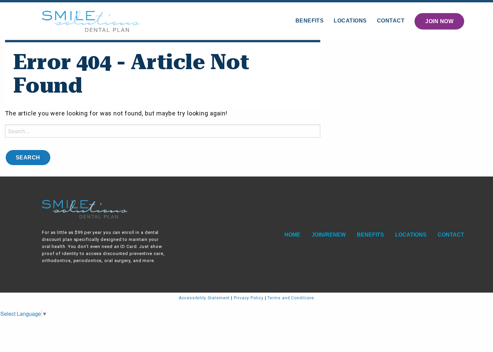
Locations (350, 20)
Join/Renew (329, 235)
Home (292, 235)
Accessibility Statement (204, 298)
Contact (390, 20)
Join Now (439, 21)
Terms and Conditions (290, 298)
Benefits (309, 20)
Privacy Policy (249, 298)
